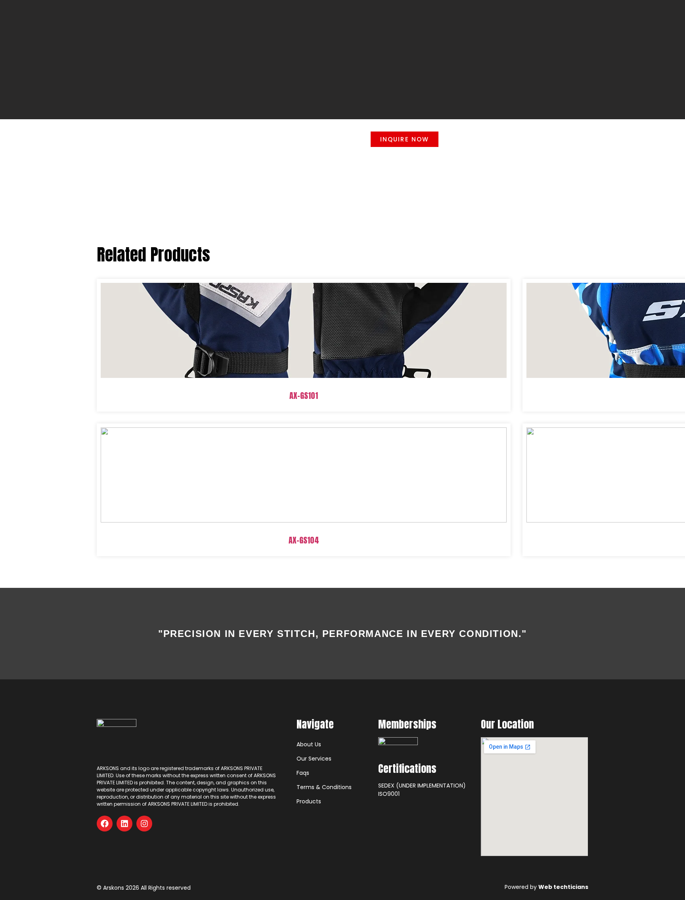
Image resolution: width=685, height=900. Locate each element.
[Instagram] (144, 823)
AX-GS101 (303, 395)
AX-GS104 (304, 540)
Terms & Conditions (324, 787)
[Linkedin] (124, 823)
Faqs (303, 773)
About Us (309, 744)
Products (309, 801)
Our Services (314, 759)
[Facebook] (105, 823)
